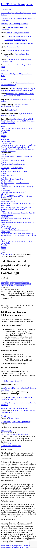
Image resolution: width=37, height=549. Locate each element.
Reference (4, 126)
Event (16, 285)
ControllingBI (6, 9)
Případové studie (6, 128)
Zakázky (3, 224)
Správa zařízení (28, 88)
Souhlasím (11, 444)
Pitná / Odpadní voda (16, 99)
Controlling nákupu (26, 59)
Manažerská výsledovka (16, 27)
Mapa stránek (5, 434)
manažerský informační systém (17, 284)
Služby (7, 130)
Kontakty (4, 136)
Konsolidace (25, 50)
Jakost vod (27, 99)
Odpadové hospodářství (16, 222)
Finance (3, 162)
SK (9, 252)
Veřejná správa (21, 422)
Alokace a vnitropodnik (24, 156)
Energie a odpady (6, 220)
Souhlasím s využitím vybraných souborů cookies (17, 545)
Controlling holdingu (13, 50)
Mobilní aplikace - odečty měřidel (22, 119)
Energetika (17, 104)
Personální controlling (18, 65)
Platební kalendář (13, 43)
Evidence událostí (22, 83)
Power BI (4, 15)
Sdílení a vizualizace (15, 149)
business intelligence (19, 282)
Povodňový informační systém (24, 90)
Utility (25, 128)
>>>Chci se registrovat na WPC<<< (12, 381)
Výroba (14, 128)
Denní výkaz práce (14, 96)
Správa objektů (17, 88)
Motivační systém (21, 192)
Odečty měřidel (14, 106)
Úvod (3, 254)
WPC (26, 285)
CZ (2, 252)
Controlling (4, 18)
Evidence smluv (18, 203)
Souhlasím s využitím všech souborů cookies (15, 547)
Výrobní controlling (13, 47)
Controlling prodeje (12, 33)
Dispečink (4, 96)
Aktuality (4, 132)
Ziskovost (4, 154)
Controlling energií (20, 40)
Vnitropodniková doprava (14, 94)
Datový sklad (31, 13)
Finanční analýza (12, 36)
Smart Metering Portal (8, 121)
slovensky (12, 141)
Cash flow (4, 170)
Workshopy (4, 24)
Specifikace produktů (8, 115)
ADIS (3, 76)
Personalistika (5, 190)
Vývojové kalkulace (25, 113)
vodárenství (10, 285)
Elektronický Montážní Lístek (25, 121)
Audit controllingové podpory (18, 24)
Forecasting (26, 18)
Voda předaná (26, 218)
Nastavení (4, 444)
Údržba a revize (28, 94)
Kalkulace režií (24, 33)
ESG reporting (9, 40)
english (7, 141)
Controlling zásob (13, 59)
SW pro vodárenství (25, 74)
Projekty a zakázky (7, 181)
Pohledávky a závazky (27, 43)
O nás (3, 138)
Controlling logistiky (7, 61)
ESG (2, 166)
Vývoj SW (4, 70)
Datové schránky (10, 85)
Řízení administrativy (8, 202)
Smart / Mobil (5, 232)
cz (8, 139)
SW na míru (5, 74)
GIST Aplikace (14, 74)
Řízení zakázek (12, 110)
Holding (3, 177)
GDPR (13, 434)
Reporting (12, 18)
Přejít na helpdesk (6, 431)
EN (5, 252)
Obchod (20, 128)
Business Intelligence (7, 13)
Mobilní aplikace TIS (8, 123)
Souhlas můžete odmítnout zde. (11, 446)
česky (3, 141)
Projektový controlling (22, 54)
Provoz (3, 211)
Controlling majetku (24, 36)
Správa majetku (6, 205)
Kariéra (3, 134)
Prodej (3, 158)
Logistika (4, 185)
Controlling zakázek (7, 56)
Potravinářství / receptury (9, 228)
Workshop (21, 285)
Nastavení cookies (22, 434)
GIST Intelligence (21, 13)
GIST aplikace (24, 410)
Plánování (19, 18)
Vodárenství (5, 217)
